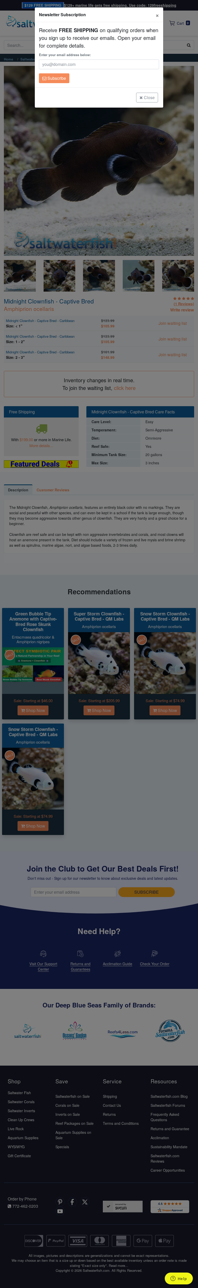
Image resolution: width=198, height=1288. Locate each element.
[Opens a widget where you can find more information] (178, 1279)
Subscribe (56, 78)
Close (149, 97)
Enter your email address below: (65, 54)
